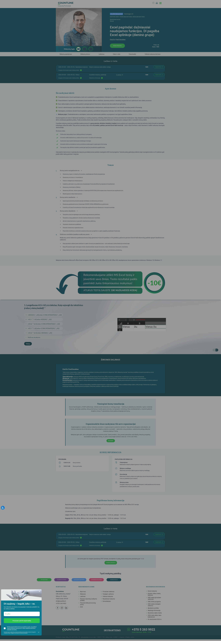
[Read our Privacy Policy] (39, 632)
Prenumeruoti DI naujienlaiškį (22, 620)
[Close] (39, 591)
